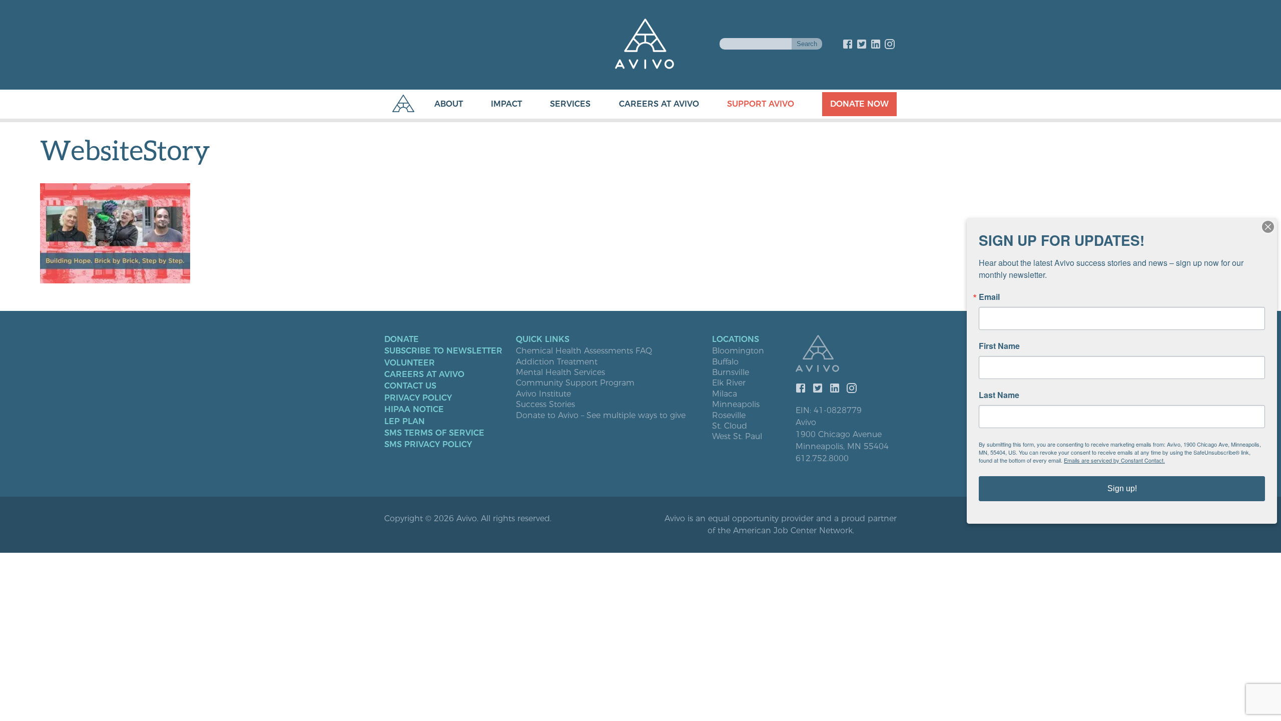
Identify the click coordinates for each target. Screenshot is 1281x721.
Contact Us (410, 386)
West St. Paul (737, 436)
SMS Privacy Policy (428, 444)
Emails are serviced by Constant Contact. (1114, 460)
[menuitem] (438, 104)
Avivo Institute (543, 394)
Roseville (729, 415)
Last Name (999, 395)
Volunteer (409, 363)
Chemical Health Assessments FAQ (584, 350)
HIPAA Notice (414, 409)
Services (570, 104)
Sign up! (1122, 488)
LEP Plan (404, 421)
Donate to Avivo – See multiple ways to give (601, 415)
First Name (999, 346)
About (448, 104)
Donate (401, 339)
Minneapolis (736, 404)
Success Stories (545, 404)
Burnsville (730, 372)
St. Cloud (729, 426)
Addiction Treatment (556, 362)
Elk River (729, 383)
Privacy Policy (418, 398)
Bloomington (738, 350)
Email (989, 297)
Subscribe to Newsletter (443, 350)
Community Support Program (575, 383)
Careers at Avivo (659, 104)
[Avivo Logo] (846, 354)
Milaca (724, 394)
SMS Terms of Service (434, 433)
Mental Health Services (560, 372)
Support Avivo (760, 104)
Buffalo (725, 362)
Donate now (859, 104)
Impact (506, 104)
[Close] (1268, 227)
